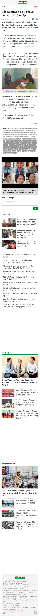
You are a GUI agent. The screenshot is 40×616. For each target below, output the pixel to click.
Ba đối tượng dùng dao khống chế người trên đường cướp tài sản (26, 221)
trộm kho (29, 128)
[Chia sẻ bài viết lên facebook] (33, 19)
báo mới (33, 149)
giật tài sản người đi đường (11, 143)
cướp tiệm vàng (23, 145)
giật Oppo (31, 143)
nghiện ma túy (23, 134)
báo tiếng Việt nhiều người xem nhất (14, 149)
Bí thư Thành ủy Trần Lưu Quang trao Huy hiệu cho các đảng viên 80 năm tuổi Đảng (19, 382)
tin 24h (14, 151)
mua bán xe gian (16, 139)
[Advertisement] (20, 331)
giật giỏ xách (32, 141)
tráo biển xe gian (27, 139)
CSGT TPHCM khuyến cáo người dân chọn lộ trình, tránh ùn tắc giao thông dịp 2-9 (20, 493)
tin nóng (28, 149)
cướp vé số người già (13, 147)
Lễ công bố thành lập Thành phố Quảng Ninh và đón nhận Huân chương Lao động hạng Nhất (26, 414)
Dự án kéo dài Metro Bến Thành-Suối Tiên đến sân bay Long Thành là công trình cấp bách (26, 525)
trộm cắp (30, 47)
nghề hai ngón (7, 130)
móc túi (35, 128)
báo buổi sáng (7, 151)
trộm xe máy (28, 130)
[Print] (37, 19)
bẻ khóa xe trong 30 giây (18, 132)
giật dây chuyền (23, 141)
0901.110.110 (20, 611)
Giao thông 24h (9, 463)
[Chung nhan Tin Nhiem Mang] (12, 613)
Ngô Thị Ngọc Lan (19, 35)
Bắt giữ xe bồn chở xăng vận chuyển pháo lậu (19, 255)
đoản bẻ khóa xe (13, 134)
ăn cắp (18, 128)
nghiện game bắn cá (11, 136)
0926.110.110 (12, 611)
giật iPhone (23, 143)
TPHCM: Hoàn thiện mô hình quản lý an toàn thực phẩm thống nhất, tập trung (26, 402)
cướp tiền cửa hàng (18, 130)
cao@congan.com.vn (13, 605)
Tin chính (6, 353)
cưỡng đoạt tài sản (11, 141)
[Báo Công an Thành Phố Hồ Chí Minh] (22, 2)
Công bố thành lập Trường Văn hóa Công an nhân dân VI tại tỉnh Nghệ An (26, 392)
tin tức (19, 151)
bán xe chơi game (23, 136)
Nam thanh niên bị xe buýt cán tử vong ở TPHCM (25, 502)
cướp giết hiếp (13, 145)
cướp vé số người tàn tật (29, 147)
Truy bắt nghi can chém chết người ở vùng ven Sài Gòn (27, 243)
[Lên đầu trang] (35, 612)
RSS (37, 6)
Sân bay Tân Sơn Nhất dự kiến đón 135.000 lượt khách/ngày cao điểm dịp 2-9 (26, 513)
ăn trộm (12, 128)
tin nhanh (24, 151)
